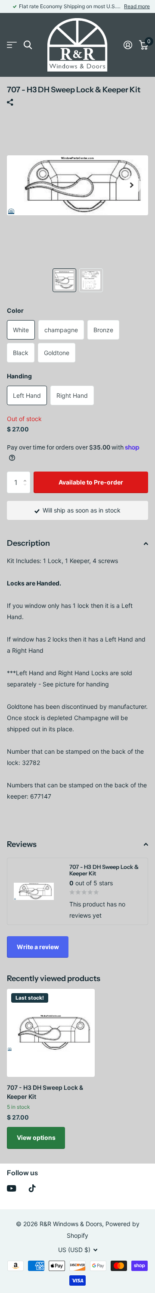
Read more (137, 6)
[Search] (28, 45)
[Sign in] (128, 45)
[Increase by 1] (26, 474)
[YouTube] (11, 1188)
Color (15, 310)
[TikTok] (32, 1188)
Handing (19, 376)
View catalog (12, 45)
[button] (131, 185)
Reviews (22, 844)
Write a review (38, 946)
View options (36, 1137)
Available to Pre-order (91, 482)
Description (28, 543)
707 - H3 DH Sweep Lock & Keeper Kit (45, 1092)
